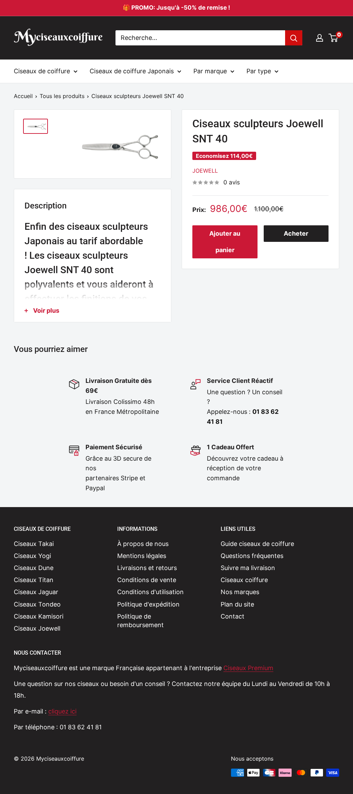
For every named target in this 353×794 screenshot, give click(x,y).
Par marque (210, 71)
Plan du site (237, 604)
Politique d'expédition (148, 604)
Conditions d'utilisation (150, 592)
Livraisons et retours (147, 567)
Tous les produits (62, 96)
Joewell (205, 170)
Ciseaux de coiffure (42, 71)
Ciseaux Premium (248, 668)
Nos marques (240, 592)
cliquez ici (62, 711)
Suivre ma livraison (248, 567)
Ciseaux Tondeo (37, 604)
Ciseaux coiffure (244, 579)
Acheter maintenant (296, 236)
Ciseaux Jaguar (36, 592)
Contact (232, 616)
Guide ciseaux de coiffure (257, 543)
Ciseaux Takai (34, 543)
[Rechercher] (293, 37)
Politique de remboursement (140, 621)
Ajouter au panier (224, 242)
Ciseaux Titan (33, 579)
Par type (258, 71)
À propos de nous (143, 543)
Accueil (23, 96)
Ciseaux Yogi (32, 555)
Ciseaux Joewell (37, 628)
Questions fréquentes (252, 555)
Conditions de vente (146, 579)
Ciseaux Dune (33, 567)
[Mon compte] (319, 38)
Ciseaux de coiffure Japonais (132, 71)
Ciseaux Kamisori (38, 616)
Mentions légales (141, 555)
